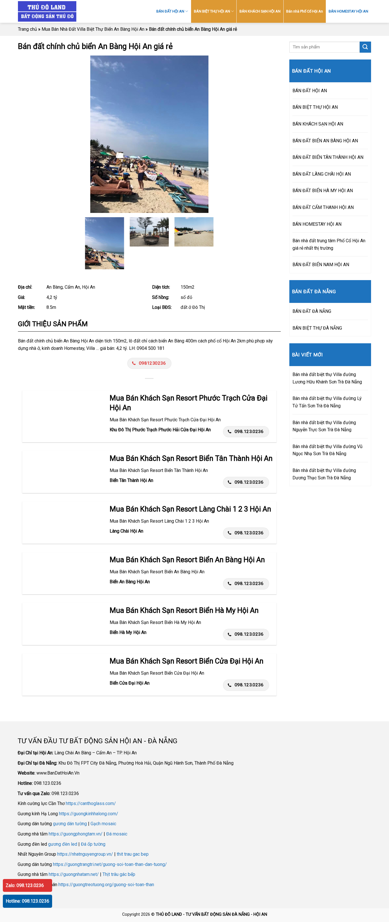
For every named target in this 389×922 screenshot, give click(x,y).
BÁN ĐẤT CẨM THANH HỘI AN (323, 207)
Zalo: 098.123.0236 (25, 885)
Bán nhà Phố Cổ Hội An (304, 11)
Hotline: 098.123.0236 (27, 901)
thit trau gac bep (133, 854)
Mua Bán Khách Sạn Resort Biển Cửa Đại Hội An (186, 661)
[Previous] (30, 134)
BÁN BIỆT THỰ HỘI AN (212, 11)
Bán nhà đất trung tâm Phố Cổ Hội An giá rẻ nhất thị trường (328, 244)
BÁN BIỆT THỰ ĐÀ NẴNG (317, 328)
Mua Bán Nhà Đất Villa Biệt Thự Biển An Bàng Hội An (93, 29)
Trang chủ (27, 29)
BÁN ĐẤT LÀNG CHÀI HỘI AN (321, 174)
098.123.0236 (249, 431)
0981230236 (152, 363)
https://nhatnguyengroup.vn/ (85, 854)
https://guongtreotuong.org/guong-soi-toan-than (106, 884)
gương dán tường (70, 823)
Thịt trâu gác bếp (119, 874)
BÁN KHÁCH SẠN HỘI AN (260, 11)
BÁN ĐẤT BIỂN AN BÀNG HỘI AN (325, 140)
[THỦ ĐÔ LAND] (68, 11)
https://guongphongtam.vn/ (76, 834)
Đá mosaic (116, 834)
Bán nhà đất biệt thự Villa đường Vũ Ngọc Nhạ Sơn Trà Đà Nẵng (327, 450)
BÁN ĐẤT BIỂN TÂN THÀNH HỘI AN (327, 157)
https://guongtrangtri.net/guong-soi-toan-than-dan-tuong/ (110, 864)
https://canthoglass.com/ (91, 803)
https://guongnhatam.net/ (74, 874)
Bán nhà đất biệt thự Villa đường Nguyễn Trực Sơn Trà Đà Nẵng (324, 426)
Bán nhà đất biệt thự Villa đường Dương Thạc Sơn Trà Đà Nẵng (324, 474)
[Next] (268, 134)
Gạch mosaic (103, 823)
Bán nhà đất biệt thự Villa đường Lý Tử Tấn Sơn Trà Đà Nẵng (327, 402)
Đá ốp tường (93, 844)
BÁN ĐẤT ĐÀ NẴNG (311, 311)
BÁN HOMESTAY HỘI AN (348, 11)
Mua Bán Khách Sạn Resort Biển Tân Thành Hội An (191, 458)
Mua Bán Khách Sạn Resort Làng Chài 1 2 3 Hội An (190, 509)
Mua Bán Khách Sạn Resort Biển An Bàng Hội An (187, 559)
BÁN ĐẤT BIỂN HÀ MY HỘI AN (322, 190)
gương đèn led (62, 844)
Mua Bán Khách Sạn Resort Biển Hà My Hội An (184, 610)
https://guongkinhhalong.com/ (88, 813)
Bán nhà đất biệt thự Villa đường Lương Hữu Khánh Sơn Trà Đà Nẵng (327, 378)
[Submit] (365, 47)
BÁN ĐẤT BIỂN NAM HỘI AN (320, 264)
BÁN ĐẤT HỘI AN (170, 11)
